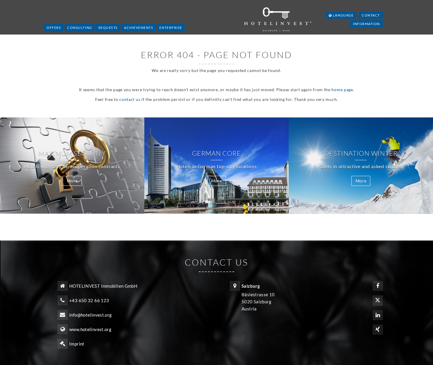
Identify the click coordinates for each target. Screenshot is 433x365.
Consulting (79, 28)
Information (366, 24)
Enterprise (170, 28)
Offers (54, 28)
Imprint (77, 343)
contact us (129, 99)
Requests (108, 28)
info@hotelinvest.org (90, 314)
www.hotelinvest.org (90, 329)
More (72, 180)
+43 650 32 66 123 (89, 300)
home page (342, 89)
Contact (371, 15)
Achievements (138, 28)
